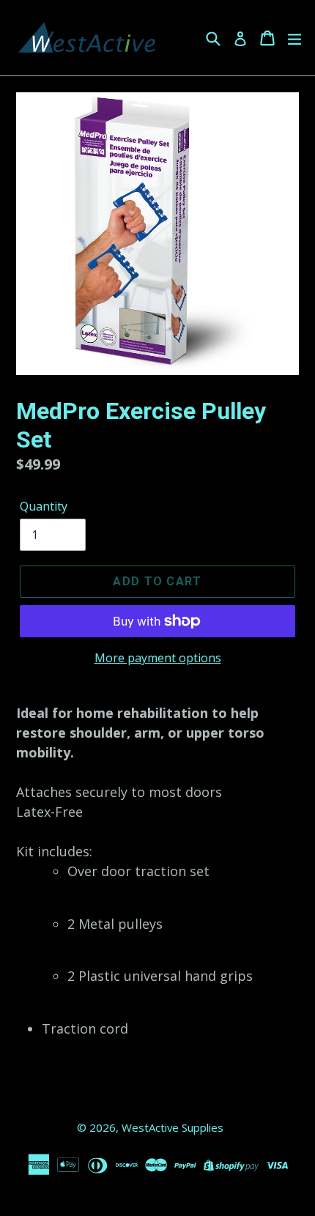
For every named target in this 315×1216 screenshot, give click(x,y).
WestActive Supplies (172, 1127)
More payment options (157, 658)
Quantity (43, 506)
